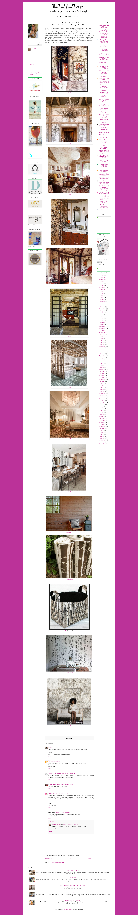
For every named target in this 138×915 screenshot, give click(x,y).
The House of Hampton (104, 205)
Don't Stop (104, 117)
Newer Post (48, 858)
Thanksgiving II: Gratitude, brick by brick (104, 152)
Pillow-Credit (69, 532)
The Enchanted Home (104, 186)
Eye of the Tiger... (104, 207)
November (102, 287)
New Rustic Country (72, 870)
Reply (49, 756)
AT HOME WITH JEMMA (104, 79)
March (102, 299)
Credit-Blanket (69, 579)
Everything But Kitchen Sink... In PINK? (73, 885)
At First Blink (67, 909)
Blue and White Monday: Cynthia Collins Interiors (104, 195)
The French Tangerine (104, 165)
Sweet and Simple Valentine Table (104, 81)
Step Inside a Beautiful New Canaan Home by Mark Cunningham (104, 44)
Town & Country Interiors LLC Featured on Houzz (37, 49)
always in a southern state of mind (104, 156)
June (102, 293)
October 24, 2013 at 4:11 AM (68, 784)
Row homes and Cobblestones (104, 199)
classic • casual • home (104, 99)
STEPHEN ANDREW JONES (104, 148)
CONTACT (78, 16)
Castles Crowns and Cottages (104, 115)
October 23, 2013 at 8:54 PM (67, 761)
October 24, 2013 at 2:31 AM (67, 773)
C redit (69, 285)
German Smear (72, 893)
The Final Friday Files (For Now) (104, 69)
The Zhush (104, 49)
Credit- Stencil (69, 672)
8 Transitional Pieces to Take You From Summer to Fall (104, 52)
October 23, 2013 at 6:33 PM (60, 747)
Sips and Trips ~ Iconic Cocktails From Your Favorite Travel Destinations (104, 175)
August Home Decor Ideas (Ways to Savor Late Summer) (104, 62)
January (102, 285)
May (102, 295)
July (102, 281)
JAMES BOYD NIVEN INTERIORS (104, 95)
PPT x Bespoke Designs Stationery (104, 89)
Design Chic (104, 40)
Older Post (90, 858)
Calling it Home (104, 209)
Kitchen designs (33, 64)
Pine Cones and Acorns (104, 25)
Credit (69, 92)
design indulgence (104, 73)
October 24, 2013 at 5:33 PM (60, 793)
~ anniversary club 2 (104, 167)
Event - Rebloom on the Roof (104, 136)
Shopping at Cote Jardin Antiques (104, 131)
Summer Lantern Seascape (104, 126)
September (102, 279)
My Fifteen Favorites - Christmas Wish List (104, 143)
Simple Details (104, 140)
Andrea (50, 793)
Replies (52, 821)
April (102, 275)
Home (69, 858)
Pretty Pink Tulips (104, 85)
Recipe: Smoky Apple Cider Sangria (104, 111)
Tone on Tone (104, 129)
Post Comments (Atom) (58, 862)
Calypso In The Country (104, 58)
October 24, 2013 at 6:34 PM (70, 824)
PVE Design (104, 119)
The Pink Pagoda (104, 192)
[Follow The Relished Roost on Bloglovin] (103, 255)
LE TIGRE (73, 878)
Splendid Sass (104, 92)
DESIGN (68, 16)
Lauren (50, 747)
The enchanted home (54, 773)
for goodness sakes (104, 121)
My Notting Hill (104, 134)
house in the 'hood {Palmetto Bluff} (104, 160)
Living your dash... (104, 202)
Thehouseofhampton (54, 761)
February (102, 322)
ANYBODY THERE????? (104, 75)
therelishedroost (56, 824)
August (102, 311)
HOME (59, 16)
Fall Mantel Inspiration (72, 900)
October (102, 277)
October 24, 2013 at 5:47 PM (62, 812)
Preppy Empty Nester (54, 784)
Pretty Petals (104, 108)
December (102, 303)
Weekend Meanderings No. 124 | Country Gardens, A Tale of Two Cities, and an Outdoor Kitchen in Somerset (104, 32)
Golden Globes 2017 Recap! (104, 189)
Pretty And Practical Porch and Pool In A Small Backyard (104, 103)
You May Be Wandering (104, 171)
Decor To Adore (104, 124)
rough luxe (104, 181)
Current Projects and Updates (104, 183)
